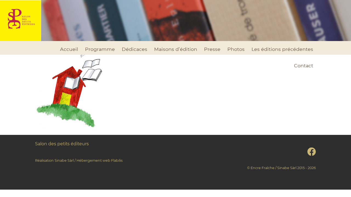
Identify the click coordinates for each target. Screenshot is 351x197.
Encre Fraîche (262, 168)
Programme (100, 49)
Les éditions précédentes (282, 49)
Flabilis (117, 160)
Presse (212, 49)
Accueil (69, 49)
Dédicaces (134, 49)
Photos (236, 49)
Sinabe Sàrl (64, 160)
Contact (303, 65)
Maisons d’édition (175, 49)
